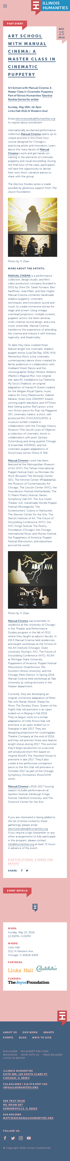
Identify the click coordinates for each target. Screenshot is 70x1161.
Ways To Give (42, 1037)
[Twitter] (14, 1139)
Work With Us (30, 1055)
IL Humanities (50, 7)
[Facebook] (6, 1139)
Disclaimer (10, 1051)
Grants (48, 1032)
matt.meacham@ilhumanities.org (28, 1118)
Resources (10, 1055)
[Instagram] (22, 1139)
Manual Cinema (31, 134)
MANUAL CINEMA (19, 275)
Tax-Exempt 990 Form (34, 1051)
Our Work (30, 1032)
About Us (10, 1032)
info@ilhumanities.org (21, 844)
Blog (23, 1037)
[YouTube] (30, 1139)
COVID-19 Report (14, 1058)
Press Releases (52, 1055)
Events (8, 1037)
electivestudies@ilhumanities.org (35, 118)
